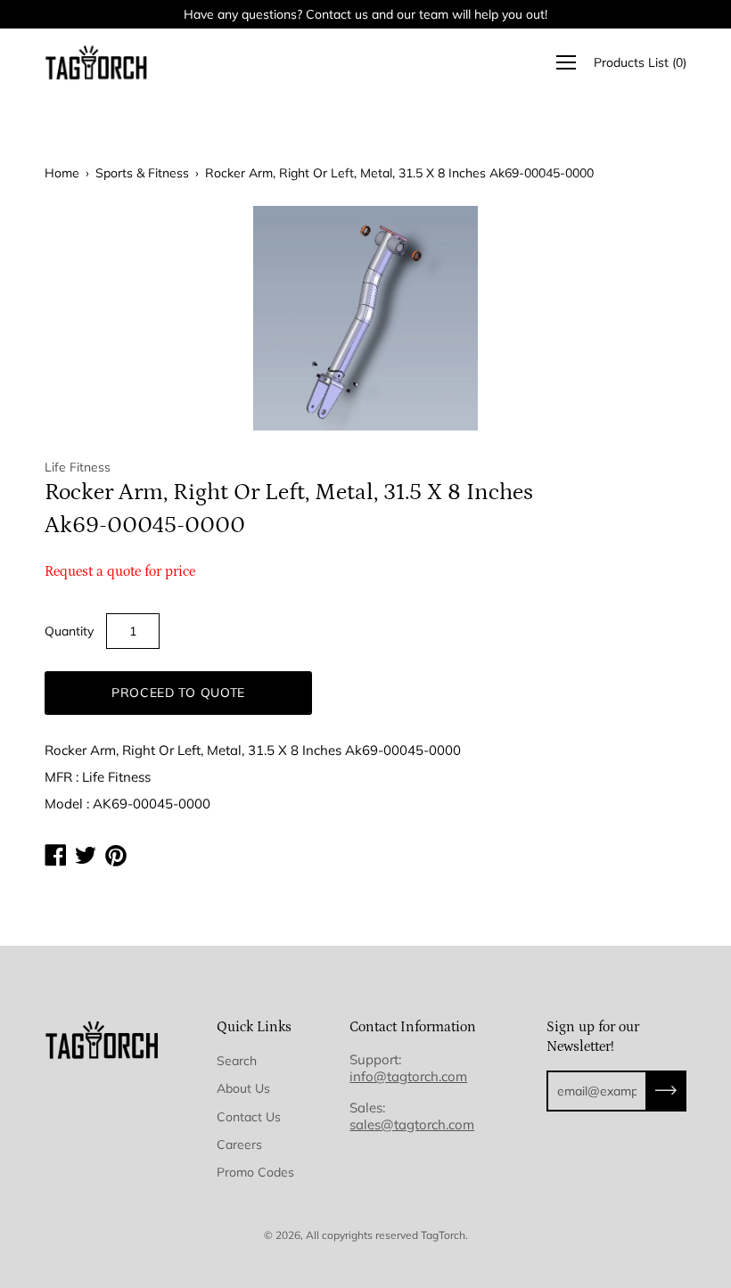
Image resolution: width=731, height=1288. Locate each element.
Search (237, 1061)
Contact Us (249, 1117)
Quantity (69, 631)
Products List (640, 62)
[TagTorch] (98, 62)
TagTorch (443, 1235)
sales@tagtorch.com (411, 1124)
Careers (239, 1144)
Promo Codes (255, 1172)
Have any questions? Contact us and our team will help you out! (365, 14)
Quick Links (254, 1027)
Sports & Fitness (142, 173)
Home (62, 173)
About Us (243, 1088)
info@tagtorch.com (408, 1076)
